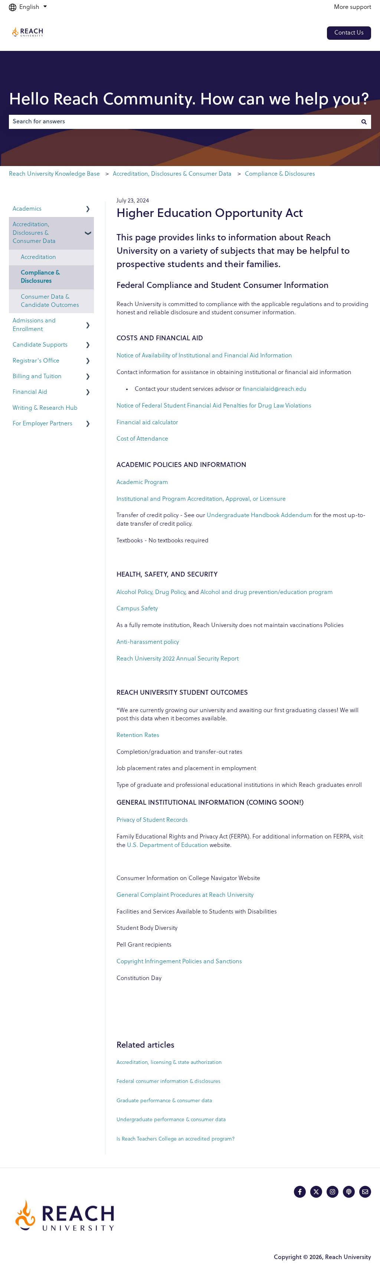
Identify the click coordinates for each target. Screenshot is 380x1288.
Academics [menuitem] (27, 209)
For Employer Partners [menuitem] (42, 424)
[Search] (364, 122)
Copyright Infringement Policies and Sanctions (179, 961)
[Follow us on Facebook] (300, 1192)
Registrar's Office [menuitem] (36, 361)
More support (352, 7)
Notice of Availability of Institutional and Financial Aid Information (204, 356)
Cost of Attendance (142, 439)
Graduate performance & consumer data (164, 1101)
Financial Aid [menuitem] (30, 392)
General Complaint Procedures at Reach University (186, 895)
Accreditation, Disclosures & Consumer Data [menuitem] (34, 233)
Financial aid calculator (147, 422)
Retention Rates (139, 735)
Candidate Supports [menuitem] (40, 345)
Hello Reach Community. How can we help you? (189, 100)
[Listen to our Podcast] (349, 1192)
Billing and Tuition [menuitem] (37, 376)
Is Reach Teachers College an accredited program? (176, 1139)
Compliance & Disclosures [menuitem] (40, 277)
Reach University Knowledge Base (54, 174)
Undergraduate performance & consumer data (171, 1120)
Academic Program (142, 482)
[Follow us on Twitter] (316, 1192)
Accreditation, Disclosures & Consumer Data (172, 174)
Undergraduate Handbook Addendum (259, 515)
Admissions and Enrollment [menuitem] (34, 325)
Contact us (349, 33)
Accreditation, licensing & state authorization (169, 1062)
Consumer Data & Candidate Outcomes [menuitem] (50, 301)
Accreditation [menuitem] (38, 257)
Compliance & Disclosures (280, 174)
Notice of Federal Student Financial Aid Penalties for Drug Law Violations (214, 406)
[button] (88, 209)
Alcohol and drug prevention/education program (266, 592)
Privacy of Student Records (152, 820)
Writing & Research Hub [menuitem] (45, 408)
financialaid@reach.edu (275, 389)
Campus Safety (137, 609)
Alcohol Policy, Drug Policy (151, 592)
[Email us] (365, 1192)
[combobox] (183, 122)
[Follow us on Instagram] (332, 1192)
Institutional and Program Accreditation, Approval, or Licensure (201, 499)
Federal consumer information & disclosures (168, 1081)
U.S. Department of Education (167, 845)
